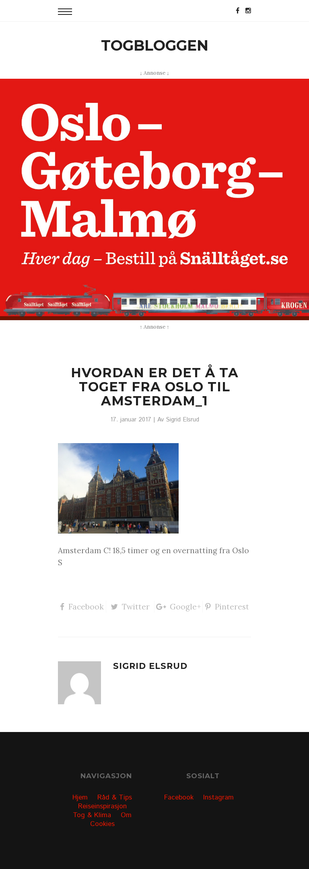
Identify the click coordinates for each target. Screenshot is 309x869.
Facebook (86, 606)
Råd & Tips (114, 797)
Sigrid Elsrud (182, 419)
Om (126, 815)
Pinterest (232, 606)
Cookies (102, 824)
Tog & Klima (92, 815)
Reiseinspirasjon (102, 806)
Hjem (80, 797)
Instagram (218, 797)
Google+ (185, 606)
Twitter (136, 606)
